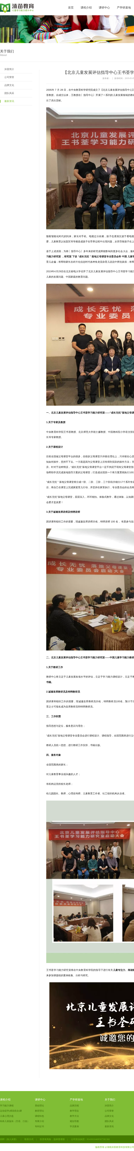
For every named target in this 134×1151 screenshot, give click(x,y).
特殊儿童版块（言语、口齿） (14, 1121)
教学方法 (74, 1116)
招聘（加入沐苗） (9, 1139)
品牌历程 (74, 1105)
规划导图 (74, 1121)
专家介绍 (39, 1121)
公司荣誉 (9, 77)
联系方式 (29, 1139)
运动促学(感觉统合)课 (11, 1110)
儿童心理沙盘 (7, 1116)
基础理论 (39, 1105)
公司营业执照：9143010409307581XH (90, 1139)
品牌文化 (9, 85)
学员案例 (74, 1126)
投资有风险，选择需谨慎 (52, 1139)
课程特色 (39, 1116)
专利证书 (39, 1126)
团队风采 (9, 93)
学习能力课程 (7, 1105)
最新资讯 (9, 101)
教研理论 (39, 1110)
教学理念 (74, 1110)
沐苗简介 (9, 69)
